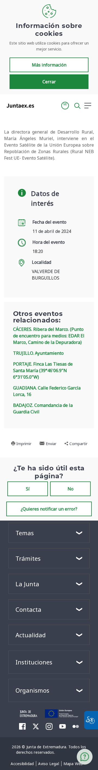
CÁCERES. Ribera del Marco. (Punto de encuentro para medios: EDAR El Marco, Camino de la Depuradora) (48, 335)
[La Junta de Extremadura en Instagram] (49, 726)
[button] (65, 105)
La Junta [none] (27, 584)
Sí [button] (28, 489)
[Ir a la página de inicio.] (18, 106)
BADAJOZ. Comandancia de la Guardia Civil (43, 408)
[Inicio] (29, 713)
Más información (49, 65)
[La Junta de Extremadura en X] (35, 726)
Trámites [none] (28, 558)
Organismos (32, 690)
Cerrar (49, 82)
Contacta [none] (28, 609)
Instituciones (34, 662)
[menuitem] (22, 764)
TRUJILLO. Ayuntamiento (38, 353)
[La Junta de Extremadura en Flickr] (75, 726)
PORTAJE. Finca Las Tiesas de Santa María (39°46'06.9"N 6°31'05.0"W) (43, 370)
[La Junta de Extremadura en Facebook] (22, 726)
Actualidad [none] (31, 635)
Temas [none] (25, 533)
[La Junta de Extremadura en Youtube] (62, 726)
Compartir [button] (77, 443)
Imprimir (23, 443)
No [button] (71, 489)
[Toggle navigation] (41, 105)
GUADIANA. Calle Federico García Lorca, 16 (47, 391)
